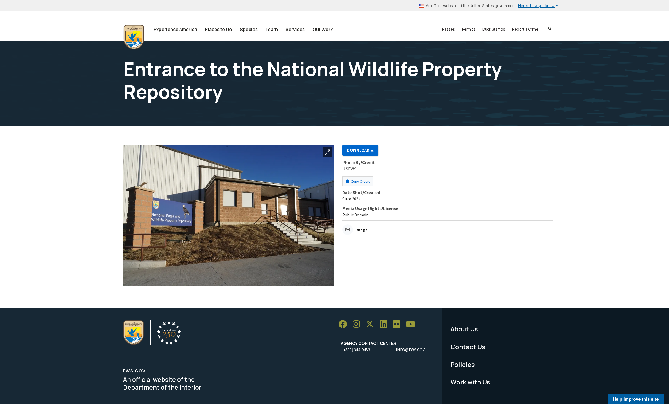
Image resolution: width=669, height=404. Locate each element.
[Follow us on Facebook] (344, 324)
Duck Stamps (493, 29)
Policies (463, 364)
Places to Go (218, 29)
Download (359, 150)
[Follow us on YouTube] (412, 324)
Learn (272, 29)
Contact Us (468, 346)
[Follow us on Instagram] (358, 324)
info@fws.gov (410, 349)
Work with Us (470, 382)
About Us (464, 329)
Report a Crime (525, 29)
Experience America (175, 29)
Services (295, 29)
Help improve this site (636, 399)
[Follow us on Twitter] (372, 324)
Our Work (323, 29)
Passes (448, 29)
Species (249, 29)
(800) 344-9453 (357, 349)
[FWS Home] (133, 37)
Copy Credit (360, 181)
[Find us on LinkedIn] (385, 324)
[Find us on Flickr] (398, 324)
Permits (468, 29)
